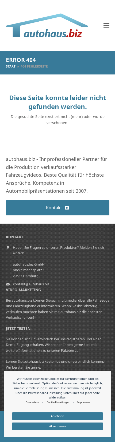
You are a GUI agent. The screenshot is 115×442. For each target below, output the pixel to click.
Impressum (83, 402)
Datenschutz (32, 402)
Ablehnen (57, 416)
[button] (106, 25)
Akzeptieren (57, 426)
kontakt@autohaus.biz (31, 284)
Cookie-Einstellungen (58, 402)
